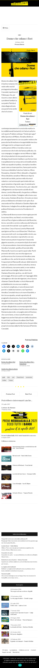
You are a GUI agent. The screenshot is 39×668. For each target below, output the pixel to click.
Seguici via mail (6, 652)
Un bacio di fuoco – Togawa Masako (23, 493)
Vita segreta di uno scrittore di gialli (21, 591)
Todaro (11, 380)
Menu (6, 28)
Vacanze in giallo (5, 574)
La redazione (13, 650)
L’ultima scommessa (8, 441)
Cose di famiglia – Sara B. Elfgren (21, 483)
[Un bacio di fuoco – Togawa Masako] (6, 496)
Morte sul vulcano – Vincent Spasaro (21, 620)
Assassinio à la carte (6, 553)
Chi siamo (5, 650)
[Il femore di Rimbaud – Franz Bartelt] (6, 467)
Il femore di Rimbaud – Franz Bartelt (23, 465)
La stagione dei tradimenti (8, 567)
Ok (20, 665)
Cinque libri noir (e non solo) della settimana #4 (14, 539)
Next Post (28, 394)
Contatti (33, 650)
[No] (37, 662)
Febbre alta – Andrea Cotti (18, 605)
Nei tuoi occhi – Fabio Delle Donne (22, 455)
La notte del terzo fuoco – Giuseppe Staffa (24, 474)
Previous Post (10, 394)
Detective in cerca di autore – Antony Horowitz (14, 560)
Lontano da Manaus (8, 408)
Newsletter (16, 652)
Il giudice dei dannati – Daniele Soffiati (21, 641)
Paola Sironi (20, 377)
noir (13, 377)
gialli (3, 377)
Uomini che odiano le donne (9, 369)
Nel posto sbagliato (16, 634)
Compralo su (24, 124)
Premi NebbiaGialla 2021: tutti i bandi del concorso (18, 435)
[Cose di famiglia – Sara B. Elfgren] (6, 486)
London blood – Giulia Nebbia (9, 546)
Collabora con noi (24, 650)
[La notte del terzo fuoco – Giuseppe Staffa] (6, 477)
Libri (19, 35)
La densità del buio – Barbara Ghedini (21, 627)
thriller (4, 380)
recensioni (29, 377)
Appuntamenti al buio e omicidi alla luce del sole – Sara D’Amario (24, 447)
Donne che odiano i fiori (8, 362)
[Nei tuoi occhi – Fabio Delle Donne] (6, 459)
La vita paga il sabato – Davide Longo (21, 598)
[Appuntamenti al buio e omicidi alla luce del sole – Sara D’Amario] (6, 449)
